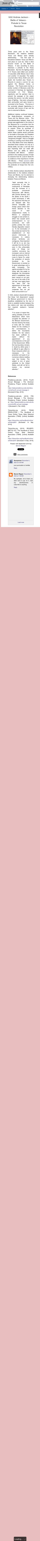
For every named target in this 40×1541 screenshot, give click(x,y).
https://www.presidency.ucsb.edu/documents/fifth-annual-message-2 (21, 404)
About (18, 8)
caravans (27, 161)
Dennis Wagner (21, 446)
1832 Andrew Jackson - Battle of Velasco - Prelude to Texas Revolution (19, 22)
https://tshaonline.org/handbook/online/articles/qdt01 (20, 421)
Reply (15, 468)
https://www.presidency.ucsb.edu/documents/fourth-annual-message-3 (20, 389)
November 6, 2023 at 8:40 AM (22, 461)
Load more (21, 522)
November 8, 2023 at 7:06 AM (23, 475)
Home (13, 8)
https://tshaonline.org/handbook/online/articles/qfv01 (20, 439)
